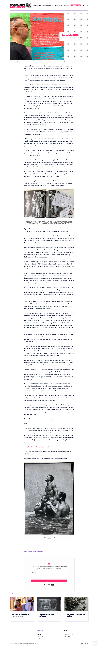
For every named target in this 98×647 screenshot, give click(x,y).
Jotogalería (40, 638)
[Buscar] (87, 5)
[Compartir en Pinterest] (49, 61)
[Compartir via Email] (64, 61)
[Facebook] (85, 644)
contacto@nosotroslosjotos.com (18, 643)
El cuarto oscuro (41, 636)
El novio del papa (20, 614)
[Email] (82, 644)
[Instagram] (87, 644)
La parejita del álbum (46, 615)
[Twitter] (84, 644)
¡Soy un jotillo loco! (48, 5)
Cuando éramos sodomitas (43, 633)
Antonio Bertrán (67, 37)
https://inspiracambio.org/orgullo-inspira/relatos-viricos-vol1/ (43, 447)
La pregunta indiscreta (42, 639)
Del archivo (39, 634)
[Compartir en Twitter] (18, 61)
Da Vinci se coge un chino (76, 615)
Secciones (66, 5)
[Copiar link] (80, 61)
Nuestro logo (58, 5)
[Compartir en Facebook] (33, 61)
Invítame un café (76, 5)
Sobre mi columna (36, 5)
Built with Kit (49, 585)
